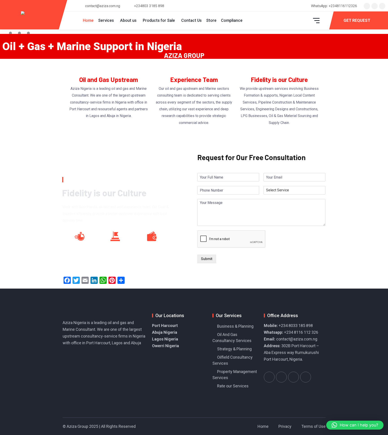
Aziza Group (77, 426)
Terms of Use (313, 426)
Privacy (284, 426)
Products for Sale (159, 20)
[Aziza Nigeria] (33, 14)
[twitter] (367, 6)
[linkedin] (382, 6)
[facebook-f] (374, 6)
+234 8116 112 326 (301, 332)
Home (88, 20)
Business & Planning (235, 326)
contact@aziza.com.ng (296, 339)
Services (106, 20)
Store (211, 20)
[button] (355, 425)
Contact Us (191, 20)
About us (128, 20)
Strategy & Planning (234, 349)
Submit (206, 259)
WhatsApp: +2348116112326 (334, 6)
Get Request (357, 20)
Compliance (231, 20)
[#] (269, 377)
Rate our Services (233, 386)
